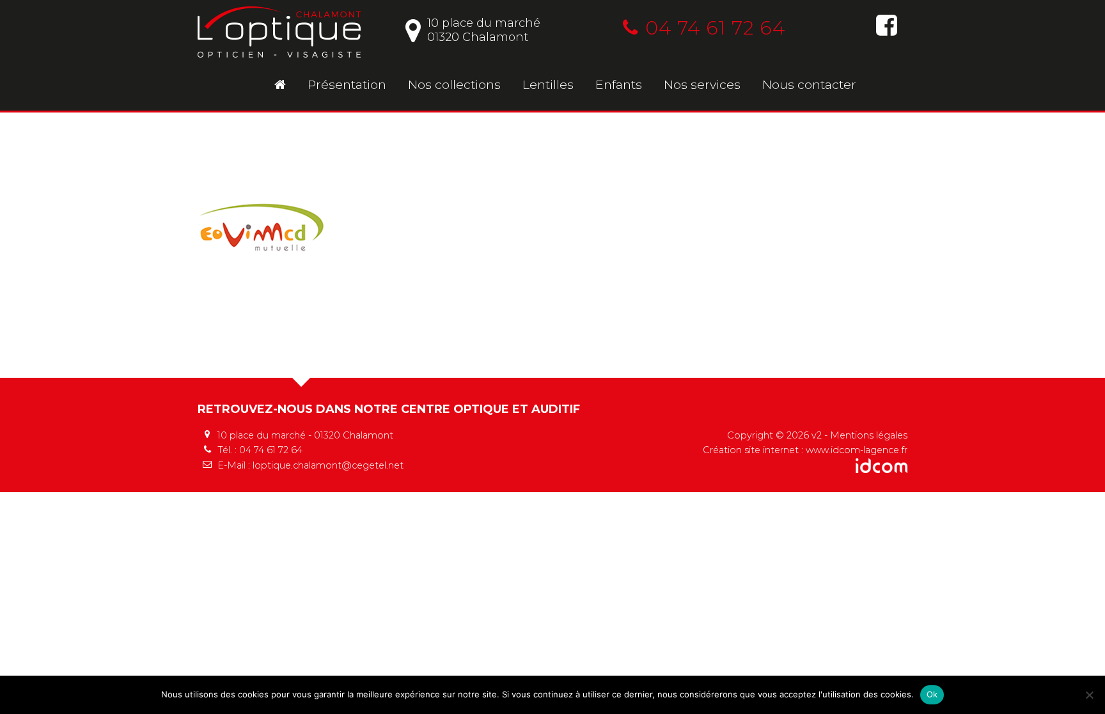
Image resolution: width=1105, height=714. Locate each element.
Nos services (702, 84)
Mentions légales (868, 435)
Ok (932, 694)
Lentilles (548, 84)
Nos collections (454, 84)
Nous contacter (809, 84)
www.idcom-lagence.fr (856, 450)
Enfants (618, 84)
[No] (1089, 694)
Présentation (347, 84)
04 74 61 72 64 (715, 28)
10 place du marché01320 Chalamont (483, 30)
